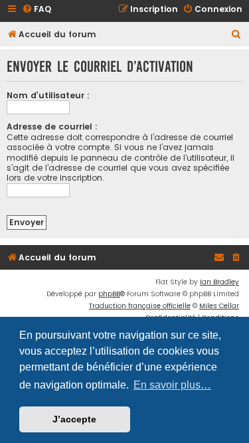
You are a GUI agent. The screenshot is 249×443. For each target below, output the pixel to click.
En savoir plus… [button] (172, 385)
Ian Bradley (219, 282)
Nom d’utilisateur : (48, 95)
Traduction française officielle (140, 306)
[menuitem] (36, 10)
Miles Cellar (219, 306)
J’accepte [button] (74, 419)
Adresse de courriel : (52, 126)
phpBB (109, 294)
